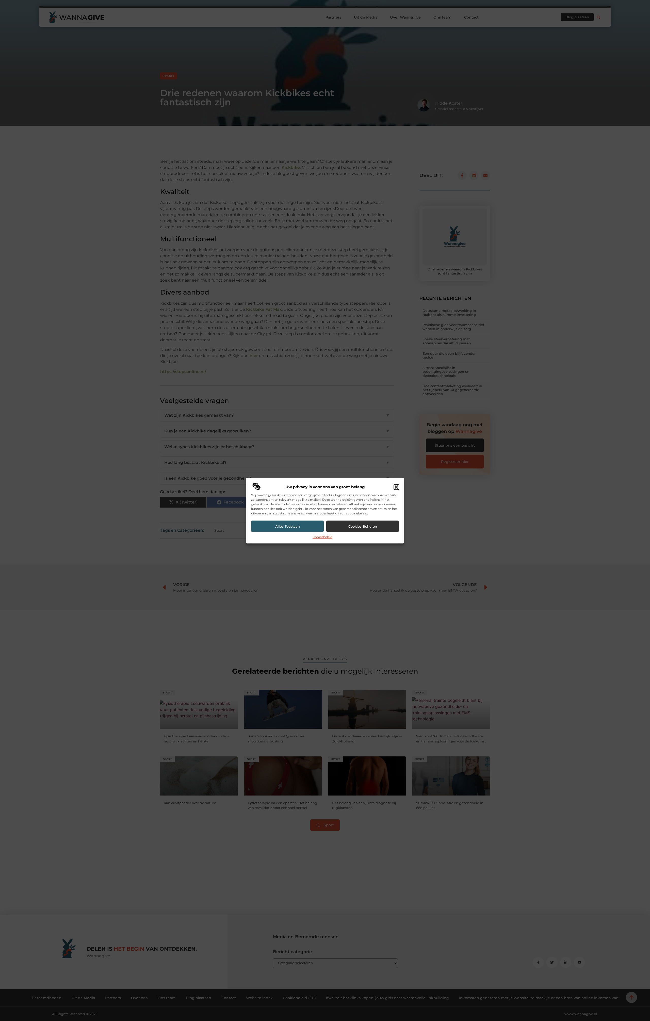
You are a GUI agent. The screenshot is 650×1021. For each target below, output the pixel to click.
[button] (396, 487)
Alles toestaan (287, 526)
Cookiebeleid (322, 537)
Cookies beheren (362, 526)
